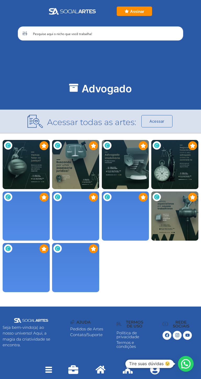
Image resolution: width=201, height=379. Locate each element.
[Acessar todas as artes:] (35, 121)
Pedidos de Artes (86, 328)
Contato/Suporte (86, 334)
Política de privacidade (127, 334)
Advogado (107, 88)
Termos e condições (126, 344)
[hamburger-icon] (48, 370)
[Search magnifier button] (176, 33)
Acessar (156, 121)
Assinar (137, 11)
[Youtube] (187, 335)
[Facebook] (167, 335)
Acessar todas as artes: (91, 122)
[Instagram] (177, 335)
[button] (80, 322)
